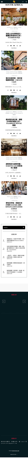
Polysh (14, 39)
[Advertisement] (14, 374)
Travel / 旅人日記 (14, 28)
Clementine (14, 210)
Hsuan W (15, 170)
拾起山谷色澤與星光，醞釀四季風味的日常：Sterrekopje (14, 35)
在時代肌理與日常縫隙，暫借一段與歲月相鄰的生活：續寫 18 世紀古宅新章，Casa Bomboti (16, 248)
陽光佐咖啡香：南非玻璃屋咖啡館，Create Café (14, 80)
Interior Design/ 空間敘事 (16, 71)
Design (8, 71)
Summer (15, 84)
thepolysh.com (15, 450)
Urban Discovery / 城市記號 (16, 73)
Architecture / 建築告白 (12, 27)
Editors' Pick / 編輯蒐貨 (12, 196)
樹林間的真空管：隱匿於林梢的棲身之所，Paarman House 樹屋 (14, 122)
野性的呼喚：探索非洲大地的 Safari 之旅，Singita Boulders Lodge (14, 206)
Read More (14, 48)
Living (19, 27)
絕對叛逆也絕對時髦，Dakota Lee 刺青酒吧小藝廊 (14, 166)
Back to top (13, 454)
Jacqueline (15, 127)
